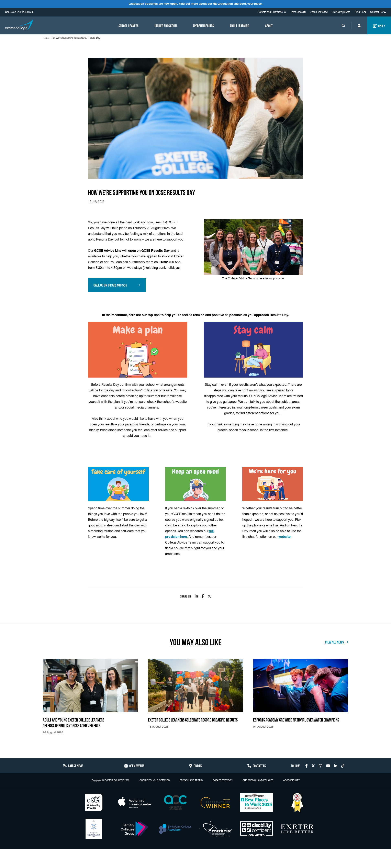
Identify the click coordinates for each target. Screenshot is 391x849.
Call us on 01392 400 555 (110, 285)
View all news (334, 642)
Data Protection (223, 780)
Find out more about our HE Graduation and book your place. (220, 3)
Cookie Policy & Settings (154, 780)
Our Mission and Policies (258, 780)
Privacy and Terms (191, 780)
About (268, 25)
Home (46, 37)
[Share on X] (209, 596)
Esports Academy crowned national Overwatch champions (296, 719)
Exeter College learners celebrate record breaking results (193, 719)
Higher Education (166, 25)
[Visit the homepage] (19, 25)
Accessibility (291, 780)
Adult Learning (239, 25)
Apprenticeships (203, 25)
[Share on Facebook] (202, 596)
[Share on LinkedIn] (196, 596)
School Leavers (129, 25)
